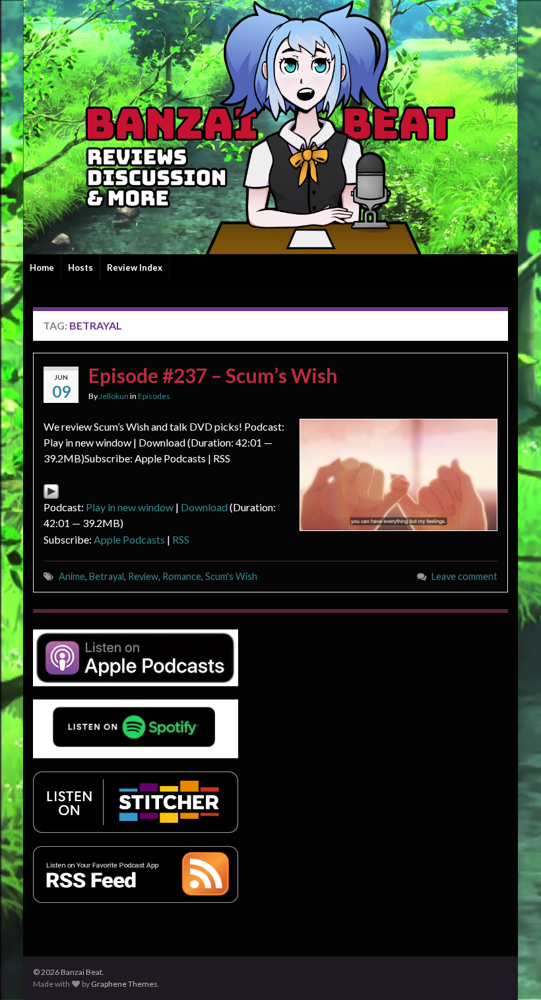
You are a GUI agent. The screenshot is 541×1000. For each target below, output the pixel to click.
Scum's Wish (231, 576)
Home (42, 267)
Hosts (80, 267)
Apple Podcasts (129, 539)
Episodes (154, 396)
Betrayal (106, 576)
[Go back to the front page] (270, 127)
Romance (181, 576)
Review (143, 576)
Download (204, 507)
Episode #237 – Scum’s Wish (213, 375)
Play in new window (130, 507)
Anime (72, 576)
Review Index (134, 267)
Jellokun (114, 396)
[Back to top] (511, 970)
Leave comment (464, 576)
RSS (180, 539)
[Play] (51, 489)
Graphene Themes (124, 984)
